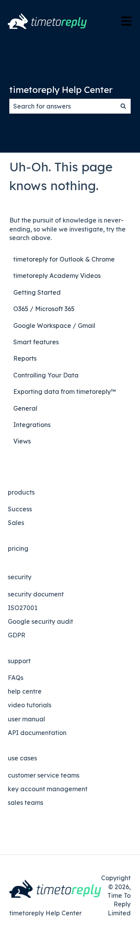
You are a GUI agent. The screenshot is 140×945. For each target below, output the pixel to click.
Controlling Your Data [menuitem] (46, 375)
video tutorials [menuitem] (29, 705)
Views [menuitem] (22, 441)
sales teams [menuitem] (25, 802)
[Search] (123, 106)
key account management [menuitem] (48, 789)
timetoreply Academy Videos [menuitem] (57, 275)
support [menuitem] (19, 661)
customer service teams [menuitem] (43, 775)
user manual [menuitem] (26, 719)
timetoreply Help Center (61, 89)
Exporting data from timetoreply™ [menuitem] (64, 391)
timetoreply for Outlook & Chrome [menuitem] (64, 259)
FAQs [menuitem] (15, 678)
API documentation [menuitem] (37, 733)
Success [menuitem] (20, 509)
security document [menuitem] (36, 594)
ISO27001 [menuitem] (22, 608)
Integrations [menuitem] (32, 425)
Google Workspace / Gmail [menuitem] (54, 325)
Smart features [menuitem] (36, 342)
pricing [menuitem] (18, 548)
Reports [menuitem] (25, 358)
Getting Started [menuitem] (37, 292)
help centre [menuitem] (25, 691)
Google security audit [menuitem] (40, 621)
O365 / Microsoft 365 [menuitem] (44, 309)
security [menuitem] (20, 577)
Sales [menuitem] (16, 523)
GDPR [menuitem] (16, 635)
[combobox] (62, 106)
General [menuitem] (25, 408)
